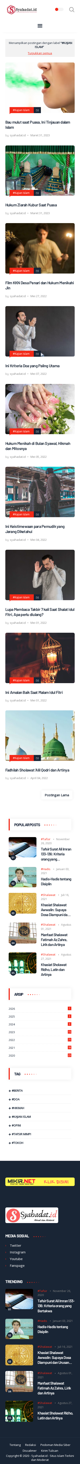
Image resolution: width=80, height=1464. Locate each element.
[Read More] (37, 110)
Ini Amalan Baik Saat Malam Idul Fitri (34, 692)
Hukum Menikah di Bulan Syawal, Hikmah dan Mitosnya (37, 446)
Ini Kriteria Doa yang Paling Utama (32, 365)
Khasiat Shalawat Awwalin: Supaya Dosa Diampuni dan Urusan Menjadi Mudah (55, 909)
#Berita (17, 1091)
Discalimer (30, 1451)
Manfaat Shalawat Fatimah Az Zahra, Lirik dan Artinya (54, 939)
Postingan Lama (57, 795)
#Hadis (45, 869)
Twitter (15, 1245)
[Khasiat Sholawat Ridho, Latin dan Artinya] (22, 972)
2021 (40, 1048)
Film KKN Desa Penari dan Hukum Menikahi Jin (39, 285)
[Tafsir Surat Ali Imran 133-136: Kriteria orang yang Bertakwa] (22, 856)
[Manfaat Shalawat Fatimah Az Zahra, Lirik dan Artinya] (22, 942)
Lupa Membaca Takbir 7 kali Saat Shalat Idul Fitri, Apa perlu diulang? (39, 612)
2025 (39, 1016)
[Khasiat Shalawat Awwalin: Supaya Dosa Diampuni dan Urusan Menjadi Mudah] (22, 912)
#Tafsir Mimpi (21, 1134)
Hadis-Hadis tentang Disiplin (56, 881)
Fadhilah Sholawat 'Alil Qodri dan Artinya (37, 769)
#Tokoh (17, 1143)
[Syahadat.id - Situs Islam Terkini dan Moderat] (22, 14)
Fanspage (17, 1265)
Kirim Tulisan (49, 1451)
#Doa (16, 1099)
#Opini (16, 1125)
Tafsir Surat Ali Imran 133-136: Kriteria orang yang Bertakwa (56, 854)
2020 (40, 1055)
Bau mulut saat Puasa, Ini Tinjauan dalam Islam (37, 125)
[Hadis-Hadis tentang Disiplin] (22, 885)
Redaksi (30, 1445)
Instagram (18, 1252)
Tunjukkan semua (40, 53)
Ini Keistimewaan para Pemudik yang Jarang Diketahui (35, 529)
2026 (39, 1009)
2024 (39, 1024)
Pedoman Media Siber (55, 1445)
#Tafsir (45, 839)
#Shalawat (48, 895)
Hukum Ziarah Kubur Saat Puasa (31, 204)
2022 (40, 1040)
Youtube (16, 1259)
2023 (40, 1032)
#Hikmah (18, 1108)
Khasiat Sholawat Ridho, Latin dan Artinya (54, 969)
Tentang (15, 1445)
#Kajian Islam (21, 110)
